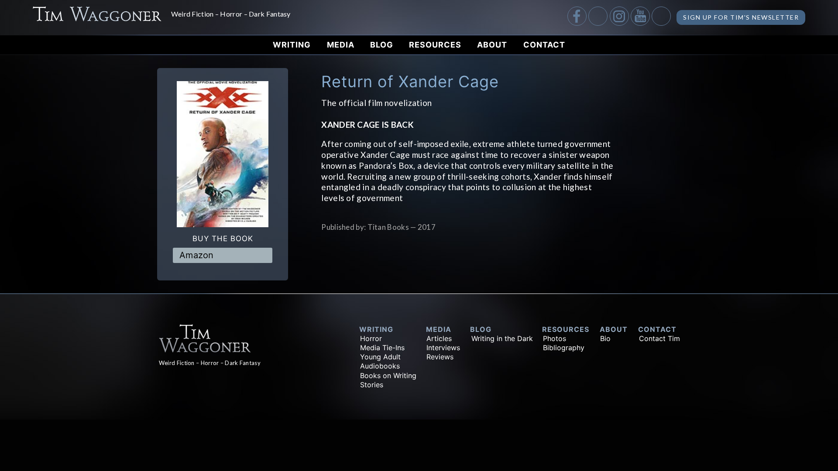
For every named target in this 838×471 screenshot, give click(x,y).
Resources (435, 44)
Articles (439, 338)
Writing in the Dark (502, 338)
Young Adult (380, 356)
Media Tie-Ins (382, 347)
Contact (544, 44)
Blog (381, 44)
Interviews (443, 347)
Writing (292, 44)
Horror (371, 338)
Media (340, 44)
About (492, 44)
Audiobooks (380, 366)
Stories (371, 384)
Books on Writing (388, 375)
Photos (554, 338)
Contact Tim (659, 338)
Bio (605, 338)
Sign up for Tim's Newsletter (741, 17)
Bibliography (563, 347)
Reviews (439, 356)
